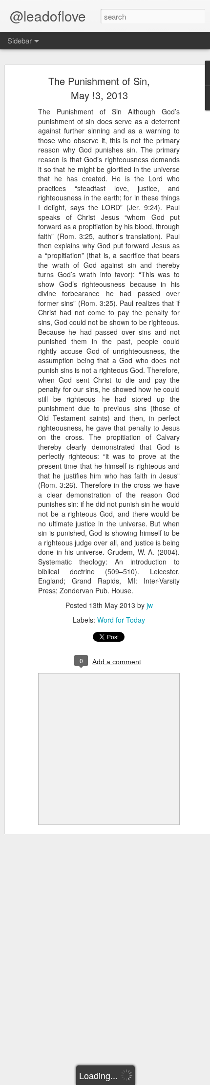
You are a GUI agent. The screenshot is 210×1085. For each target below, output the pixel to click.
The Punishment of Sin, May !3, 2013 (99, 88)
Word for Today (121, 620)
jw (150, 605)
